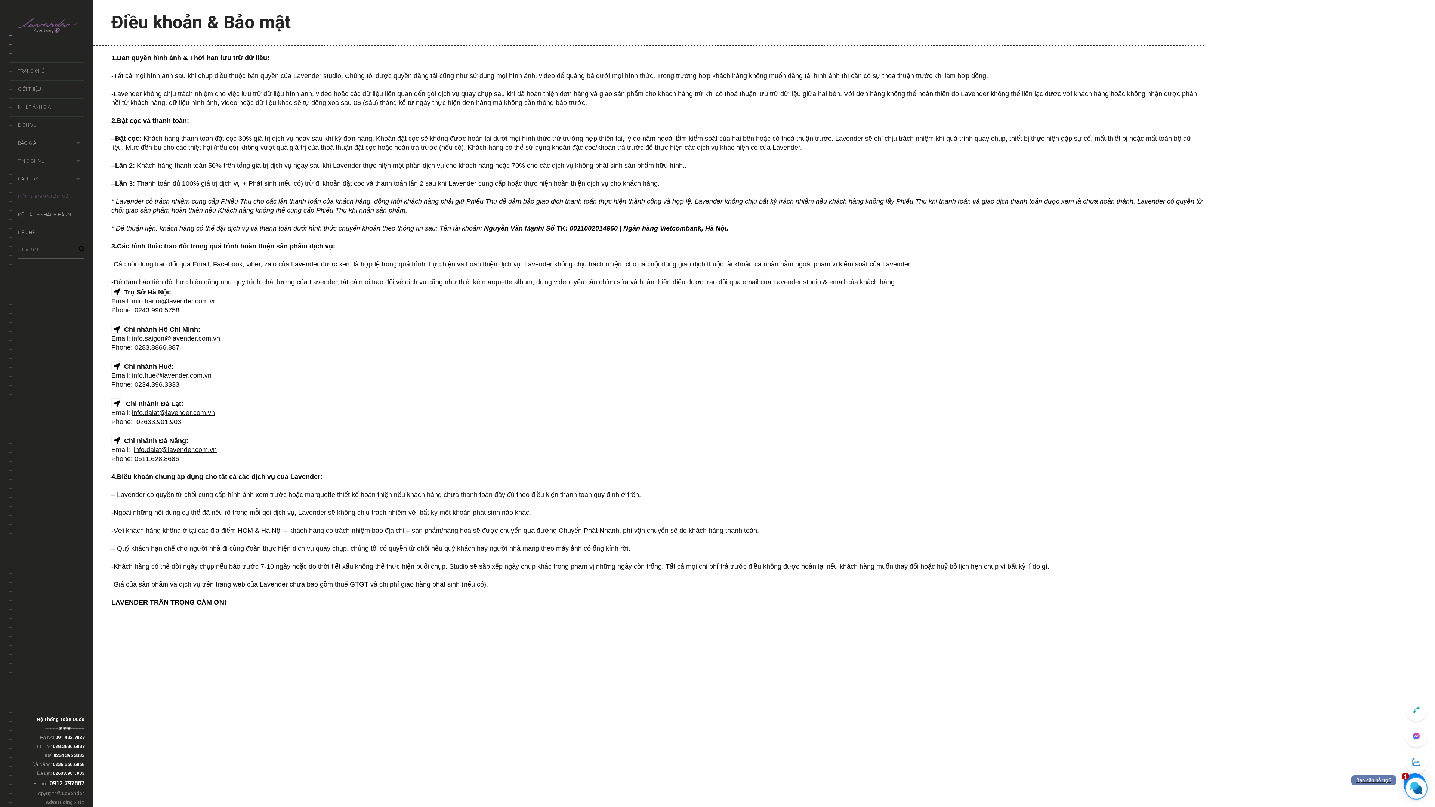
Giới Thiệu (29, 89)
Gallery (28, 179)
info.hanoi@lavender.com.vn (174, 301)
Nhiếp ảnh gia (34, 107)
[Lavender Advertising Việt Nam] (51, 27)
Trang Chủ (31, 71)
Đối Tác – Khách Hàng (44, 214)
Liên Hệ (26, 232)
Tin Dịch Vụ (31, 161)
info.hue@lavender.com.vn (172, 375)
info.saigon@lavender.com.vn (176, 338)
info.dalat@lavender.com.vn (173, 413)
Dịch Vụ (27, 125)
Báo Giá (27, 143)
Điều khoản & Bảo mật (44, 197)
